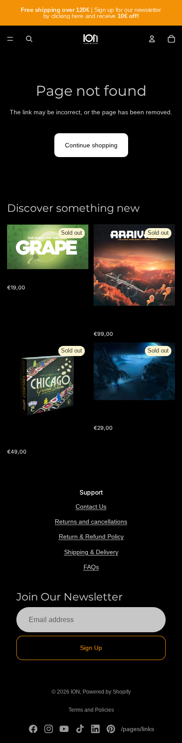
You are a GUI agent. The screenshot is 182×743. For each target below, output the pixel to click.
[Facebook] (33, 729)
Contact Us (91, 506)
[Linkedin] (95, 729)
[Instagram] (48, 729)
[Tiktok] (80, 729)
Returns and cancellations (91, 521)
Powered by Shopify (107, 692)
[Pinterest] (111, 729)
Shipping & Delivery (91, 551)
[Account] (152, 39)
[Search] (29, 39)
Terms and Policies (91, 710)
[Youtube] (64, 729)
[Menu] (10, 39)
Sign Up (91, 647)
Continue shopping (91, 145)
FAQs (91, 566)
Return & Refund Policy (91, 536)
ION (75, 692)
